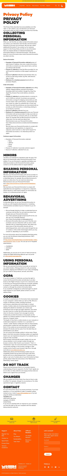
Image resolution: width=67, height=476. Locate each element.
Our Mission (17, 436)
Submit (48, 454)
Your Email (46, 440)
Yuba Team (17, 441)
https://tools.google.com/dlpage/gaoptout (21, 219)
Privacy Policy (5, 443)
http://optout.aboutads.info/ (13, 256)
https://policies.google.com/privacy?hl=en (20, 215)
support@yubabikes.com (24, 393)
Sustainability (17, 439)
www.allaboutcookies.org (18, 350)
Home (7, 9)
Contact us (5, 438)
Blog (15, 434)
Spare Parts (5, 440)
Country (46, 446)
